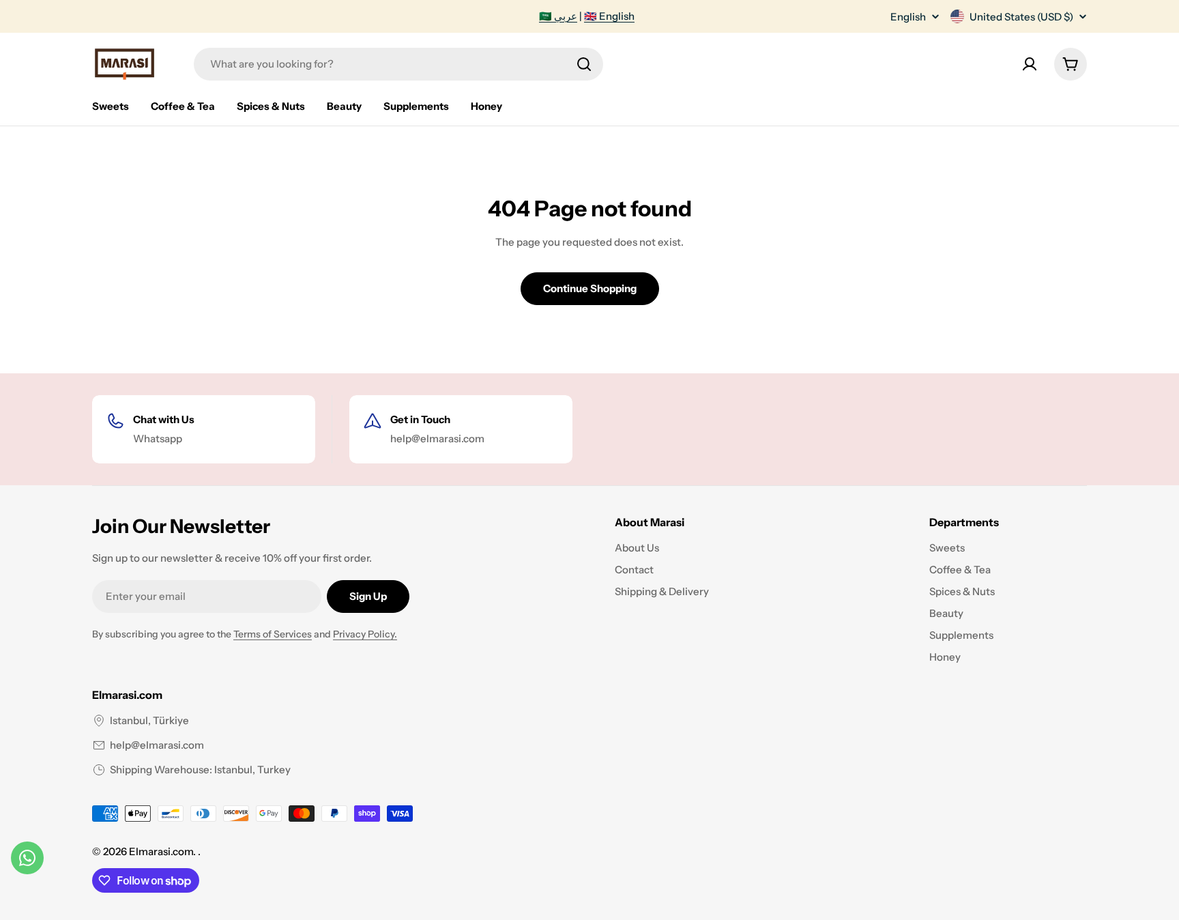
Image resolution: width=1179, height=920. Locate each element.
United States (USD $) (1021, 16)
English (908, 17)
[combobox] (398, 64)
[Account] (1029, 64)
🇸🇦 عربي (558, 16)
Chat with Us (163, 419)
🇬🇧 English (609, 16)
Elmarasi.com (161, 851)
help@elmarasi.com (157, 744)
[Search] (584, 64)
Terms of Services (272, 634)
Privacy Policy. (365, 634)
